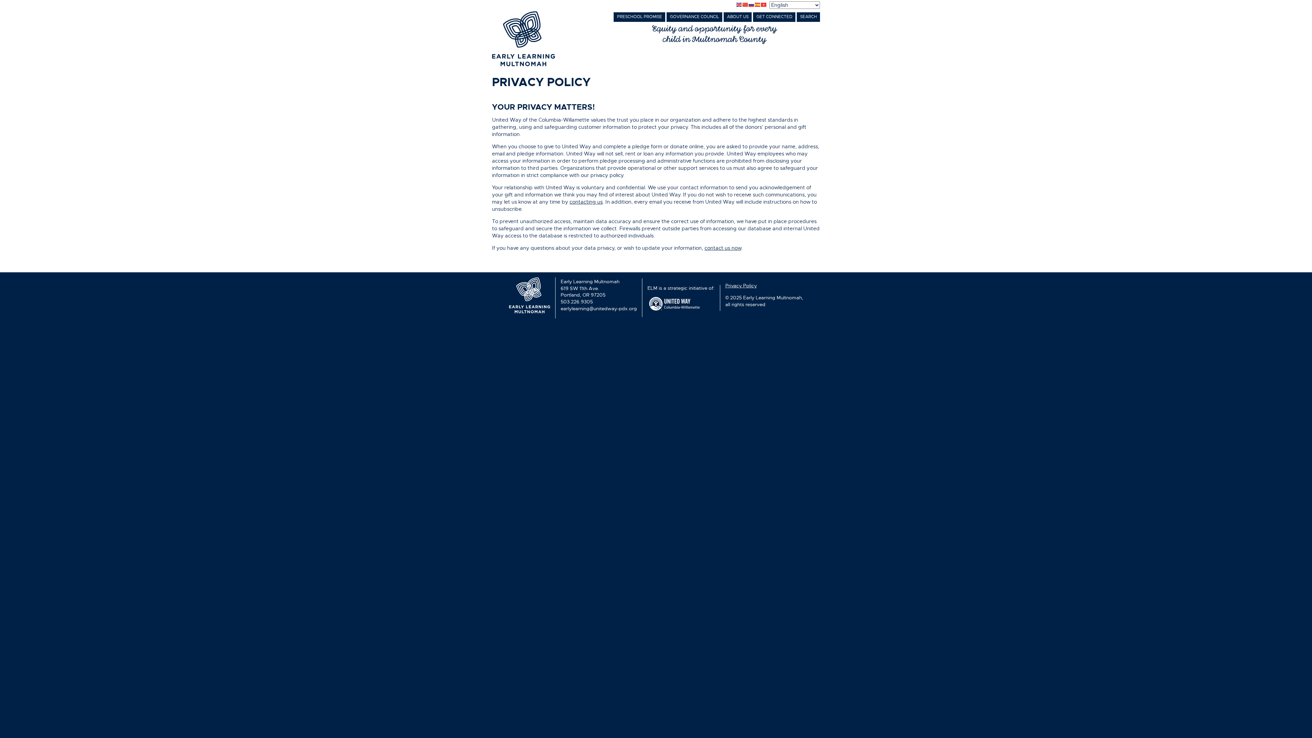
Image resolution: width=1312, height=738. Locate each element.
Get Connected (774, 16)
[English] (739, 5)
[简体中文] (745, 5)
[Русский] (752, 5)
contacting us (586, 202)
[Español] (758, 5)
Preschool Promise (639, 16)
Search (808, 16)
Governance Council (694, 16)
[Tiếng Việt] (764, 5)
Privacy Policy (741, 286)
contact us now (723, 248)
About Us (738, 16)
